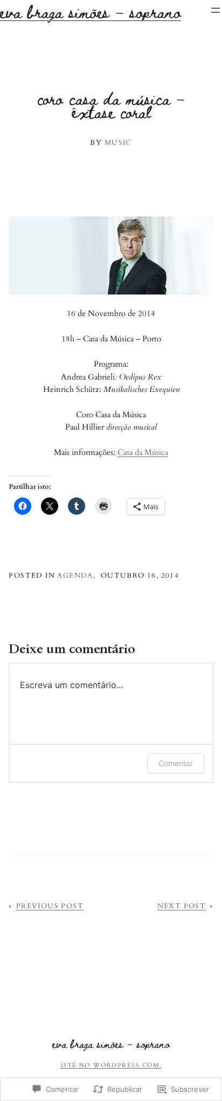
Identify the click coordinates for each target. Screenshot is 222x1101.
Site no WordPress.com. (111, 1065)
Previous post (50, 906)
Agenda (75, 575)
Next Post (181, 906)
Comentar (175, 763)
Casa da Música (142, 452)
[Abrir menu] (215, 10)
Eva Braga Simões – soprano (111, 1043)
